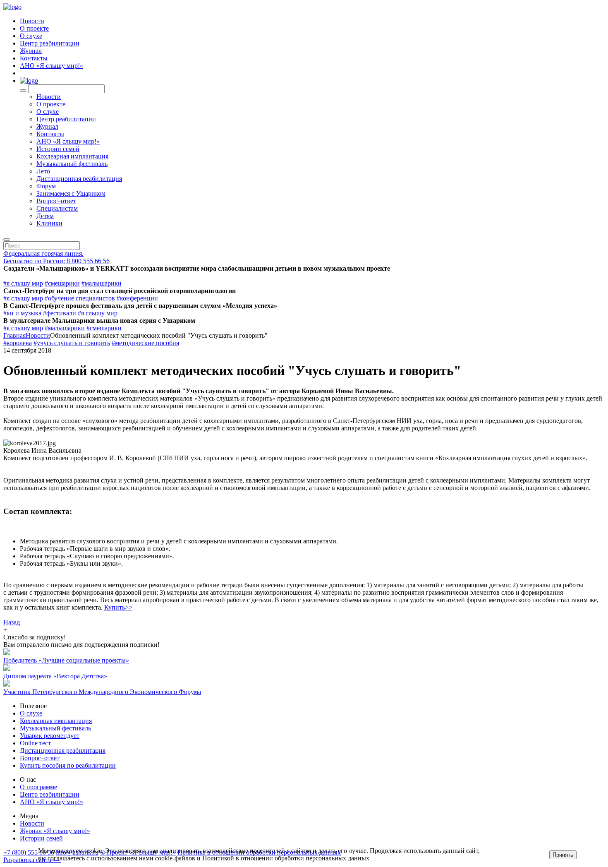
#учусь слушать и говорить (72, 342)
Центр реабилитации (49, 43)
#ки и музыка (22, 313)
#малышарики (101, 283)
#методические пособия (145, 342)
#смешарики (62, 283)
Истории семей (57, 148)
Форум (46, 186)
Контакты (34, 58)
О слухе (31, 35)
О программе (38, 786)
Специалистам (57, 208)
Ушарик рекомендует (49, 735)
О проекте (34, 28)
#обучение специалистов (80, 298)
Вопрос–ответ (56, 200)
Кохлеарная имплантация (72, 156)
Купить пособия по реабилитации (68, 765)
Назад (11, 622)
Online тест (35, 743)
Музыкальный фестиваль (72, 163)
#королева (17, 342)
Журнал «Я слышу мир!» (55, 830)
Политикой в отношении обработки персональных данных (285, 858)
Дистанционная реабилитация (79, 178)
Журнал (31, 50)
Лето (43, 171)
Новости (32, 20)
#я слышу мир (23, 283)
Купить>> (118, 607)
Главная (14, 335)
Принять (563, 855)
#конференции (137, 298)
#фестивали (59, 313)
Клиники (49, 223)
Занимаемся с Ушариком (70, 193)
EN (24, 73)
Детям (45, 215)
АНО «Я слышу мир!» (51, 65)
